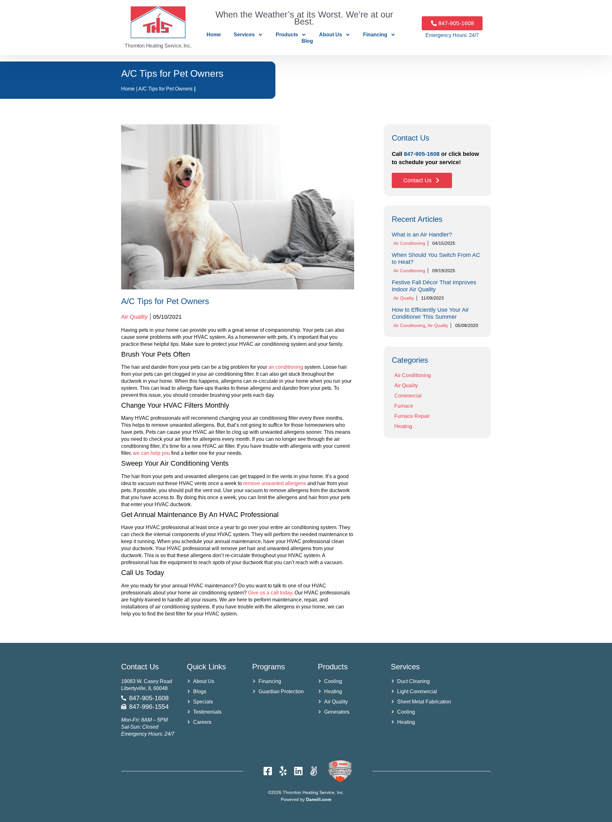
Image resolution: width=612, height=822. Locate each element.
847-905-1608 (422, 154)
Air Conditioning (409, 243)
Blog (307, 41)
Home (214, 34)
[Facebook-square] (268, 771)
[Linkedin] (298, 771)
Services (244, 34)
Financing (375, 34)
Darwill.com (318, 799)
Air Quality (134, 317)
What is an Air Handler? (422, 234)
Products (287, 34)
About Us (330, 34)
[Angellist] (313, 771)
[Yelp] (283, 771)
